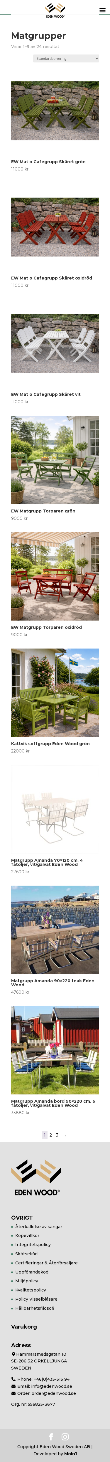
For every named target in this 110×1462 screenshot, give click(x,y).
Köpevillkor (27, 1235)
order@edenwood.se (54, 1393)
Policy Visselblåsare (36, 1299)
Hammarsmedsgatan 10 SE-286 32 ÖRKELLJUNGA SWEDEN (39, 1361)
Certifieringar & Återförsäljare (46, 1263)
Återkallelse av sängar (38, 1226)
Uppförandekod (31, 1272)
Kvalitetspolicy (30, 1290)
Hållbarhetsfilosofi (34, 1308)
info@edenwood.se (51, 1386)
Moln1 (70, 1453)
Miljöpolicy (26, 1281)
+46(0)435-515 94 (52, 1379)
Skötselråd (26, 1253)
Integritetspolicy (33, 1244)
